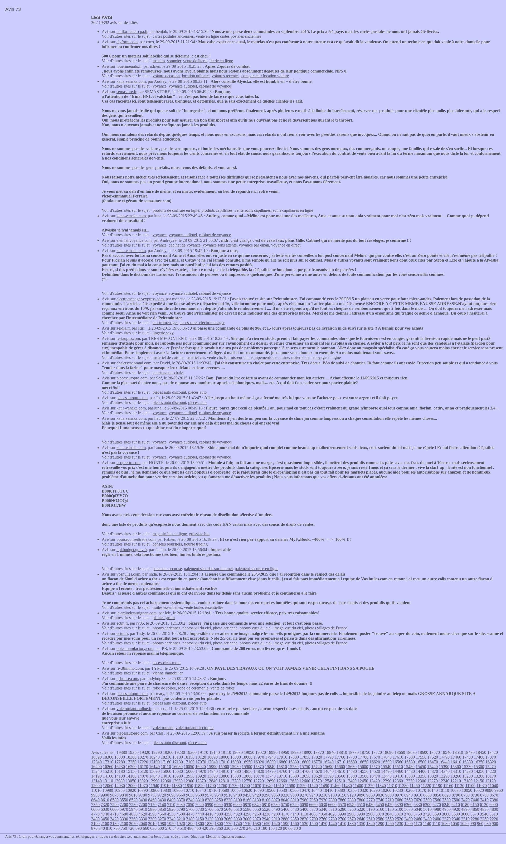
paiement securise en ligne (256, 568)
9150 (342, 795)
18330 (119, 757)
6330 (417, 804)
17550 (421, 757)
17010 (224, 762)
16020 (200, 766)
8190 (237, 800)
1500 (313, 823)
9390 (266, 795)
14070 (143, 776)
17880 (293, 757)
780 (116, 828)
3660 (446, 814)
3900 (370, 814)
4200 (275, 814)
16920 (259, 762)
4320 (237, 814)
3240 (171, 819)
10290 (374, 790)
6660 (313, 804)
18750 (365, 752)
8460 (152, 800)
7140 (162, 804)
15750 (305, 766)
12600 (305, 781)
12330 (409, 781)
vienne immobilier (168, 673)
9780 (143, 795)
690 (138, 828)
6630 (323, 804)
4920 (456, 809)
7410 (484, 800)
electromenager (165, 322)
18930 (295, 752)
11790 (211, 785)
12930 (177, 781)
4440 (200, 814)
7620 (418, 800)
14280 (467, 771)
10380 (339, 790)
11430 (347, 785)
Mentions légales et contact (225, 836)
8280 (209, 800)
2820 (304, 819)
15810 (281, 766)
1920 (181, 823)
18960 (284, 752)
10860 (154, 790)
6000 (114, 809)
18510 (458, 752)
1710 (247, 823)
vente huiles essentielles (203, 607)
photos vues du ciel (255, 628)
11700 (245, 785)
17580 (409, 757)
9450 (247, 795)
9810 (133, 795)
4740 (105, 814)
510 (183, 828)
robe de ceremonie (193, 688)
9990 (489, 790)
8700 (484, 795)
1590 (285, 823)
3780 (408, 814)
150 (271, 828)
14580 (351, 771)
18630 (411, 752)
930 (487, 823)
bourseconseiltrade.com (135, 539)
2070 (133, 823)
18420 (492, 752)
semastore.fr (126, 91)
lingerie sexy (163, 333)
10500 (293, 790)
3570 (474, 814)
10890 (142, 790)
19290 (156, 752)
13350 (421, 776)
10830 (165, 790)
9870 (114, 795)
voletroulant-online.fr (133, 708)
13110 (108, 781)
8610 (105, 800)
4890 (465, 809)
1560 (294, 823)
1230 (399, 823)
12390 (386, 781)
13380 (409, 776)
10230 (397, 790)
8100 (266, 800)
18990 (272, 752)
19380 (121, 752)
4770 (95, 814)
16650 (363, 762)
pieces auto (197, 392)
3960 (351, 814)
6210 (455, 804)
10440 (316, 790)
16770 (317, 762)
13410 (398, 776)
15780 (293, 766)
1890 (190, 823)
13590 (328, 776)
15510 (397, 766)
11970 (143, 785)
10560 (270, 790)
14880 (235, 771)
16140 (154, 766)
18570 (434, 752)
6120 (484, 804)
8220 (228, 800)
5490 (275, 809)
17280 (119, 762)
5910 (143, 809)
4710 (114, 814)
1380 (351, 823)
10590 (258, 790)
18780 (353, 752)
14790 (270, 771)
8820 (446, 795)
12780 (235, 781)
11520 (313, 785)
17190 (154, 762)
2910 (275, 819)
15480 (409, 766)
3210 (181, 819)
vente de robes (223, 688)
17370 (490, 757)
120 (279, 828)
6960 (218, 804)
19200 (191, 752)
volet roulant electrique (194, 727)
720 (131, 828)
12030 (119, 785)
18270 (143, 757)
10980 (108, 790)
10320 (363, 790)
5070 (408, 809)
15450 (421, 766)
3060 (228, 819)
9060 (370, 795)
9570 (209, 795)
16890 (270, 762)
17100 (189, 762)
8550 (124, 800)
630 (153, 828)
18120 (201, 757)
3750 (417, 814)
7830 (351, 800)
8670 (494, 795)
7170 (152, 804)
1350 (361, 823)
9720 (162, 795)
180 (264, 828)
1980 (162, 823)
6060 (95, 809)
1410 (342, 823)
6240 (446, 804)
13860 (224, 776)
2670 (351, 819)
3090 (219, 819)
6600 (332, 804)
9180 (332, 795)
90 (285, 828)
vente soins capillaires (253, 210)
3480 (95, 819)
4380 (219, 814)
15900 (247, 766)
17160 (166, 762)
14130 (119, 776)
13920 (201, 776)
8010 (294, 800)
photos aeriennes (166, 628)
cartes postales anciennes (173, 36)
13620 (317, 776)
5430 (294, 809)
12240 (444, 781)
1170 (418, 823)
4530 (171, 814)
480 (190, 828)
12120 (490, 781)
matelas (159, 61)
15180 (119, 771)
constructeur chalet (168, 372)
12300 (421, 781)
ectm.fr (122, 623)
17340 (96, 762)
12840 (212, 781)
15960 (223, 766)
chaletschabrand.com (133, 363)
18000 (247, 757)
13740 (270, 776)
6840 (256, 804)
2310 (465, 819)
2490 (408, 819)
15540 (386, 766)
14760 (282, 771)
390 (212, 828)
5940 (133, 809)
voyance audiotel (183, 86)
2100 (124, 823)
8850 (437, 795)
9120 (351, 795)
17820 (317, 757)
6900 (237, 804)
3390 (124, 819)
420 (205, 828)
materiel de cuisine (168, 357)
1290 (380, 823)
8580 (114, 800)
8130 (256, 800)
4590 (152, 814)
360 (220, 828)
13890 (212, 776)
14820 (259, 771)
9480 (237, 795)
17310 (108, 762)
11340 (381, 785)
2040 (143, 823)
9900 (105, 795)
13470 (374, 776)
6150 (474, 804)
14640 (328, 771)
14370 (432, 771)
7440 (475, 800)
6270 (436, 804)
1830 (209, 823)
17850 (305, 757)
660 (146, 828)
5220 (361, 809)
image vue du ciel (288, 628)
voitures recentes (225, 76)
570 (168, 828)
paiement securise (167, 568)
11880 (177, 785)
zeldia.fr (123, 328)
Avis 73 (13, 9)
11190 (437, 785)
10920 (131, 790)
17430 (467, 757)
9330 (285, 795)
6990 (209, 804)
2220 (494, 819)
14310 (456, 771)
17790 (328, 757)
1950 (171, 823)
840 (102, 828)
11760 (222, 785)
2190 (95, 823)
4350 (228, 814)
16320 (490, 762)
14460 (398, 771)
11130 (459, 785)
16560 (398, 762)
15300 (479, 766)
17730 (351, 757)
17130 (177, 762)
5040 (418, 809)
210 (257, 828)
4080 (313, 814)
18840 (330, 752)
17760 (340, 757)
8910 (418, 795)
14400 (421, 771)
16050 (189, 766)
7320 (105, 804)
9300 (294, 795)
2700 (342, 819)
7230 (133, 804)
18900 (307, 752)
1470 (323, 823)
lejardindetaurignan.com (136, 613)
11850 (188, 785)
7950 (313, 800)
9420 (256, 795)
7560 (437, 800)
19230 (179, 752)
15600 (363, 766)
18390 (96, 757)
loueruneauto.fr (129, 66)
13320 (432, 776)
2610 (370, 819)
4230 (266, 814)
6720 (294, 804)
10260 (386, 790)
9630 (190, 795)
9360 (275, 795)
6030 (105, 809)
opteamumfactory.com (134, 648)
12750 (247, 781)
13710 (282, 776)
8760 (465, 795)
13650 (305, 776)
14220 (490, 771)
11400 (358, 785)
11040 (493, 785)
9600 (200, 795)
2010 (152, 823)
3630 (455, 814)
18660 (400, 752)
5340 (323, 809)
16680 (351, 762)
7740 (380, 800)
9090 (361, 795)
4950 (446, 809)
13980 (177, 776)
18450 (481, 752)
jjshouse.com (127, 678)
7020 (199, 804)
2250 (484, 819)
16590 (386, 762)
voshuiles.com (128, 574)
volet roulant (163, 727)
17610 (398, 757)
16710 (340, 762)
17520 (432, 757)
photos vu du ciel (196, 628)
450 (197, 828)
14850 (247, 771)
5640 (228, 809)
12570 (316, 781)
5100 (399, 809)
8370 (181, 800)
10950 (119, 790)
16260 (108, 766)
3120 (209, 819)
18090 (212, 757)
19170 (203, 752)
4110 (304, 814)
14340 (444, 771)
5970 (124, 809)
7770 (370, 800)
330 (227, 828)
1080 (445, 823)
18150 (189, 757)
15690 (328, 766)
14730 (293, 771)
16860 (282, 762)
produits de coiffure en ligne (176, 210)
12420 (374, 781)
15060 (166, 771)
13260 (456, 776)
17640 (386, 757)
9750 (152, 795)
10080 (455, 790)
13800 (247, 776)
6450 (380, 804)
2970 (256, 819)
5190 (370, 809)
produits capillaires (216, 210)
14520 (374, 771)
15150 (131, 771)
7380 (494, 800)
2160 (105, 823)
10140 (432, 790)
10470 (305, 790)
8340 (190, 800)
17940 (270, 757)
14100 (131, 776)
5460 (285, 809)
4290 (247, 814)
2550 (389, 819)
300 (234, 828)
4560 (162, 814)
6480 (370, 804)
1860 (200, 823)
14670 (317, 771)
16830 (293, 762)
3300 (152, 819)
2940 (266, 819)
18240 (154, 757)
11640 (267, 785)
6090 (493, 804)
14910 (224, 771)
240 (249, 828)
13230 (467, 776)
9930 (95, 795)
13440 (386, 776)
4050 (323, 814)
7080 (180, 804)
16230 (119, 766)
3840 (389, 814)
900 (495, 823)
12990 (154, 781)
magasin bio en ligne (170, 534)
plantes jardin (164, 617)
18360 (108, 757)
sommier (174, 61)
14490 (386, 771)
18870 (318, 752)
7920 (323, 800)
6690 (304, 804)
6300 (427, 804)
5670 (219, 809)
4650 (133, 814)
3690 (436, 814)
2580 (380, 819)
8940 (408, 795)
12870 (200, 781)
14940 (212, 771)
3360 (133, 819)
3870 (380, 814)
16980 (235, 762)
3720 (427, 814)
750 (124, 828)
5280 (342, 809)
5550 (256, 809)
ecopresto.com (128, 462)
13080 (119, 781)
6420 (389, 804)
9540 (219, 795)
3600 (465, 814)
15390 (444, 766)
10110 (444, 790)
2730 (332, 819)
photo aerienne (225, 628)
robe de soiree (164, 688)
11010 (96, 790)
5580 (247, 809)
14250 (479, 771)
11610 (279, 785)
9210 (323, 795)
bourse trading (196, 544)
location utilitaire (196, 76)
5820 (171, 809)
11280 (403, 785)
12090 (96, 785)
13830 (235, 776)
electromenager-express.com (140, 299)
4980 (437, 809)
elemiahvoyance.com (134, 240)
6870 (247, 804)
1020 (464, 823)
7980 (304, 800)
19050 (249, 752)
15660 (339, 766)
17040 (212, 762)
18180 (177, 757)
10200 (409, 790)
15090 (154, 771)
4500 (181, 814)
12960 (165, 781)
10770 (189, 790)
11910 (165, 785)
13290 (444, 776)
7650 (408, 800)
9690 (171, 795)
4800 (494, 809)
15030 (177, 771)
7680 (399, 800)
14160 (108, 776)
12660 (281, 781)
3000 (247, 819)
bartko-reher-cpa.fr (131, 31)
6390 (399, 804)
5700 (209, 809)
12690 (270, 781)
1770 (228, 823)
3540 (484, 814)
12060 (108, 785)
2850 (294, 819)
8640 (95, 800)
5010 (427, 809)
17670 (374, 757)
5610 (237, 809)
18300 (131, 757)
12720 (258, 781)
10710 (212, 790)
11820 (199, 785)
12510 (339, 781)
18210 (166, 757)
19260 (168, 752)
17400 (479, 757)
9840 (124, 795)
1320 (370, 823)
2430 (427, 819)
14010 (166, 776)
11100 (470, 785)
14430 (409, 771)
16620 (374, 762)
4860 (475, 809)
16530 (409, 762)
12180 (467, 781)
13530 (351, 776)
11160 (448, 785)
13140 (96, 781)
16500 (421, 762)
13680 (293, 776)
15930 (235, 766)
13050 (131, 781)
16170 (143, 766)
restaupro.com (128, 338)
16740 (328, 762)
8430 (162, 800)
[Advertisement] (44, 52)
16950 (247, 762)
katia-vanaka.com (131, 81)
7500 (456, 800)
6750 (285, 804)
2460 (418, 819)
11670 (256, 785)
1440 (332, 823)
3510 (493, 814)
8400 (171, 800)
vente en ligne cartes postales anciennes (228, 36)
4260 (256, 814)
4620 (143, 814)
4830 (484, 809)
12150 (479, 781)
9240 (313, 795)
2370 (446, 819)
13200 (479, 776)
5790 (181, 809)
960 (480, 823)
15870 (258, 766)
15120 (143, 771)
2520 (399, 819)
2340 (456, 819)
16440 (444, 762)
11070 (481, 785)
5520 (266, 809)
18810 (342, 752)
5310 (332, 809)
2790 (313, 819)
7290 (114, 804)
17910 (282, 757)
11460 (335, 785)
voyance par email (254, 245)
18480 (469, 752)
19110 (226, 752)
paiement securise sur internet (208, 568)
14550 (363, 771)
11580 (290, 785)
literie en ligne (221, 61)
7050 (190, 804)
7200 (143, 804)
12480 (351, 781)
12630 (293, 781)
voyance (160, 86)
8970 (399, 795)
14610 (340, 771)
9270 (304, 795)
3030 (237, 819)
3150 (200, 819)
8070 (275, 800)
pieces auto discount (169, 392)
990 (473, 823)
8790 (456, 795)
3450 (105, 819)
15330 (467, 766)
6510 (361, 804)
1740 (237, 823)
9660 (181, 795)
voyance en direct (285, 245)
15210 (108, 771)
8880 (427, 795)
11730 (233, 785)
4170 (285, 814)
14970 (201, 771)
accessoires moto (167, 662)
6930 (228, 804)
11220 (426, 785)
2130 (114, 823)
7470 (465, 800)
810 (109, 828)
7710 (389, 800)
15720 (316, 766)
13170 (490, 776)
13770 (259, 776)
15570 (374, 766)
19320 (145, 752)
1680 (256, 823)
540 (175, 828)
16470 (432, 762)
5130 (389, 809)
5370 (313, 809)
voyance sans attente (220, 245)
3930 (361, 814)
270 (242, 828)
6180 (465, 804)
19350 (133, 752)
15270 (490, 766)
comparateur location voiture (265, 76)
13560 (340, 776)
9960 (498, 790)
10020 (478, 790)
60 (290, 828)
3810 (399, 814)
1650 (266, 823)
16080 (177, 766)
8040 (285, 800)
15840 (270, 766)
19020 (260, 752)
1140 (427, 823)
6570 (342, 804)
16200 (131, 766)
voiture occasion (166, 76)
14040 (154, 776)
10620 (247, 790)
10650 (235, 790)
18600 (423, 752)
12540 (328, 781)
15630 (351, 766)
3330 (143, 819)
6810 (266, 804)
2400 (437, 819)
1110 (436, 823)
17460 (456, 757)
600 (161, 828)
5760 (190, 809)
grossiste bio (199, 534)
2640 (361, 819)
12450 (363, 781)
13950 (189, 776)
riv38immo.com (129, 668)
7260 (124, 804)
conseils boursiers (167, 544)
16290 (96, 766)
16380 (467, 762)
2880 (285, 819)
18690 (388, 752)
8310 (200, 800)
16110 (166, 766)
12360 (397, 781)
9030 (380, 795)
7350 (95, 804)
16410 (456, 762)
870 (94, 828)
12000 (131, 785)
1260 (389, 823)
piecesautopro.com (132, 378)
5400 (304, 809)
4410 (209, 814)
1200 (408, 823)
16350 (479, 762)
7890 (332, 800)
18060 (224, 757)
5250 (351, 809)
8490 (143, 800)
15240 (96, 771)
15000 (189, 771)
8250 (219, 800)
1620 (275, 823)
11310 (392, 785)
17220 (143, 762)
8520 (133, 800)
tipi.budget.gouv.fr (131, 549)
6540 (351, 804)
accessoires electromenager (202, 322)
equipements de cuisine (270, 357)
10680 (223, 790)
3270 (162, 819)
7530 (446, 800)
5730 (200, 809)
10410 (328, 790)
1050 (455, 823)
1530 (304, 823)
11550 (301, 785)
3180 (190, 819)
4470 (190, 814)
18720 (376, 752)
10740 (200, 790)
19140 (214, 752)
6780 (275, 804)
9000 (389, 795)
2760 (323, 819)
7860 (342, 800)
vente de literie (195, 61)
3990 (342, 814)
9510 (228, 795)
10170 (421, 790)
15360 (455, 766)
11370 (369, 785)
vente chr (214, 357)
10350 (351, 790)
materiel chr (195, 357)
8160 (247, 800)
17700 (363, 757)
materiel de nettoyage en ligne (316, 357)
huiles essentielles (167, 607)
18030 (235, 757)
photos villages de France (326, 628)
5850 (162, 809)
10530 (281, 790)
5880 (152, 809)
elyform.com (127, 42)
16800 (305, 762)
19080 (237, 752)
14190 (96, 776)
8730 (475, 795)
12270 (432, 781)
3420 (114, 819)
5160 (380, 809)
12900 (189, 781)
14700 (305, 771)
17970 (259, 757)
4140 (294, 814)
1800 (219, 823)
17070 (201, 762)
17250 (131, 762)
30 (296, 828)
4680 (124, 814)
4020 (332, 814)
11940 (154, 785)
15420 (432, 766)
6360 (408, 804)
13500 (363, 776)
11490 (324, 785)
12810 (223, 781)
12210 (455, 781)
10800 (177, 790)
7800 (361, 800)
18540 (446, 752)
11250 (415, 785)
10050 (467, 790)
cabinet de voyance (215, 86)
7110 (171, 804)
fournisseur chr (236, 357)
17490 (444, 757)
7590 (427, 800)
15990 (212, 766)
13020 (142, 781)
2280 (475, 819)
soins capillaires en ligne (293, 210)
